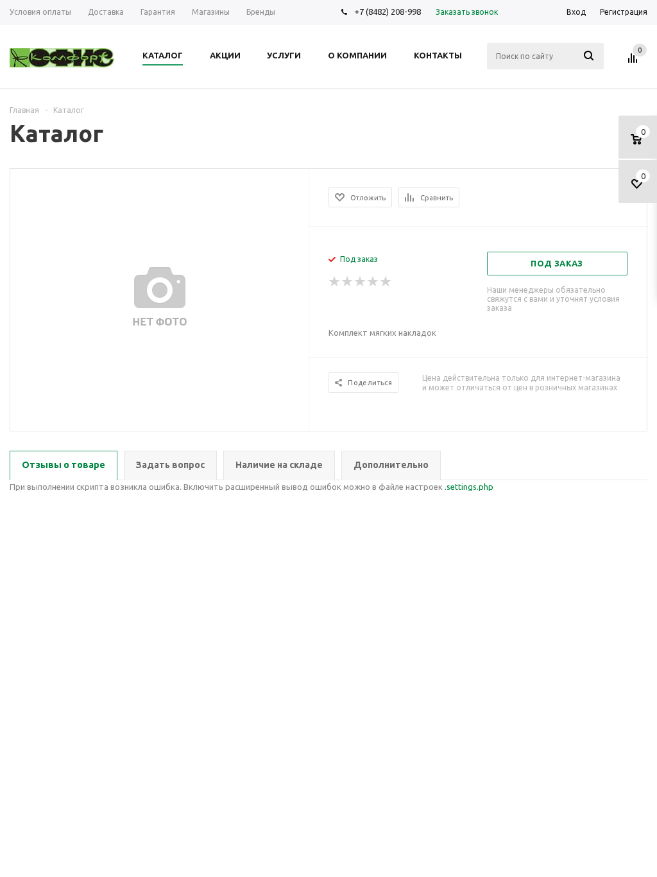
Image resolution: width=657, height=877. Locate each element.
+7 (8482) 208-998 (387, 11)
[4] (373, 281)
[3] (360, 281)
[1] (334, 281)
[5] (386, 281)
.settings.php (469, 486)
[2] (347, 281)
